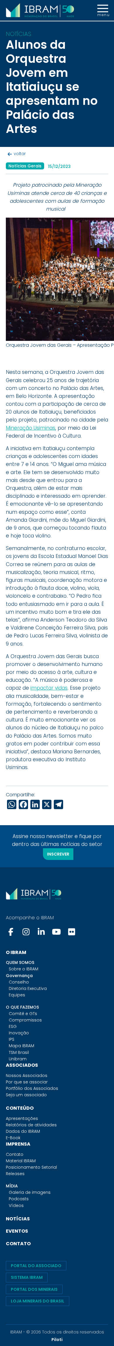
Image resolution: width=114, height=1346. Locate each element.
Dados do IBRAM (23, 1131)
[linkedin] (41, 931)
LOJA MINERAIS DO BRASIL (37, 1301)
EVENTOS (17, 1231)
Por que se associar (27, 1082)
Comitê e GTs (23, 1014)
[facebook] (11, 931)
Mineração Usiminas (30, 427)
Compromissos (25, 1020)
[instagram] (26, 931)
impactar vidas (49, 687)
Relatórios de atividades (31, 1125)
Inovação (19, 1033)
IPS (11, 1039)
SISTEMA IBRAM (27, 1277)
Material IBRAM (21, 1161)
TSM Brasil (19, 1052)
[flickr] (71, 931)
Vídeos (16, 1205)
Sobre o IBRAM (23, 969)
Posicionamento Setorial (31, 1167)
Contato (14, 1154)
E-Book (13, 1138)
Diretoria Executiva (28, 988)
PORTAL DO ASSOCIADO (36, 1266)
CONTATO (18, 1243)
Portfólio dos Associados (32, 1088)
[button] (102, 10)
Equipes (17, 995)
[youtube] (56, 931)
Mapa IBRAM (21, 1046)
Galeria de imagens (30, 1192)
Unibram (18, 1059)
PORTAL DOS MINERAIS (34, 1289)
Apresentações (22, 1118)
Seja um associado (26, 1095)
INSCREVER (58, 854)
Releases (15, 1174)
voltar (20, 153)
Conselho (19, 982)
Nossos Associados (26, 1075)
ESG (13, 1026)
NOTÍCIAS (18, 1218)
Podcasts (19, 1199)
